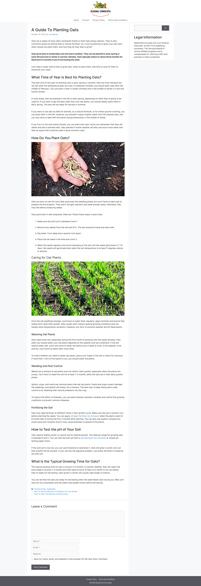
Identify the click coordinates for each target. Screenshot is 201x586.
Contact (85, 20)
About (76, 20)
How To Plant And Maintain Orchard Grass (51, 494)
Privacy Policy (98, 20)
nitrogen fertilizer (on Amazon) (85, 416)
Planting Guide (40, 489)
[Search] (165, 28)
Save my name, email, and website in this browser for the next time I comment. (71, 559)
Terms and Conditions (117, 20)
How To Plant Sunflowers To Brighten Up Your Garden (55, 491)
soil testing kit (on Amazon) (93, 438)
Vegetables (51, 489)
